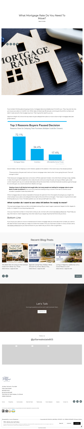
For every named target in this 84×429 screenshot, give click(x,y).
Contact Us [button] (42, 311)
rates (35, 111)
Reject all (61, 423)
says (40, 184)
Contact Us (65, 401)
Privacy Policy (78, 419)
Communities (20, 402)
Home (3, 402)
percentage (16, 206)
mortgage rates (20, 178)
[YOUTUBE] (81, 401)
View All (78, 276)
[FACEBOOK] (74, 401)
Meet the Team (29, 402)
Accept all (77, 423)
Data (8, 116)
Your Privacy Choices (42, 427)
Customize (69, 423)
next (6, 276)
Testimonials (39, 402)
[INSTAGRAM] (77, 401)
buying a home (29, 109)
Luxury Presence (13, 419)
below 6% (35, 182)
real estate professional (59, 212)
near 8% (44, 111)
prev (3, 276)
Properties (10, 402)
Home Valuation (49, 402)
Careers (57, 402)
